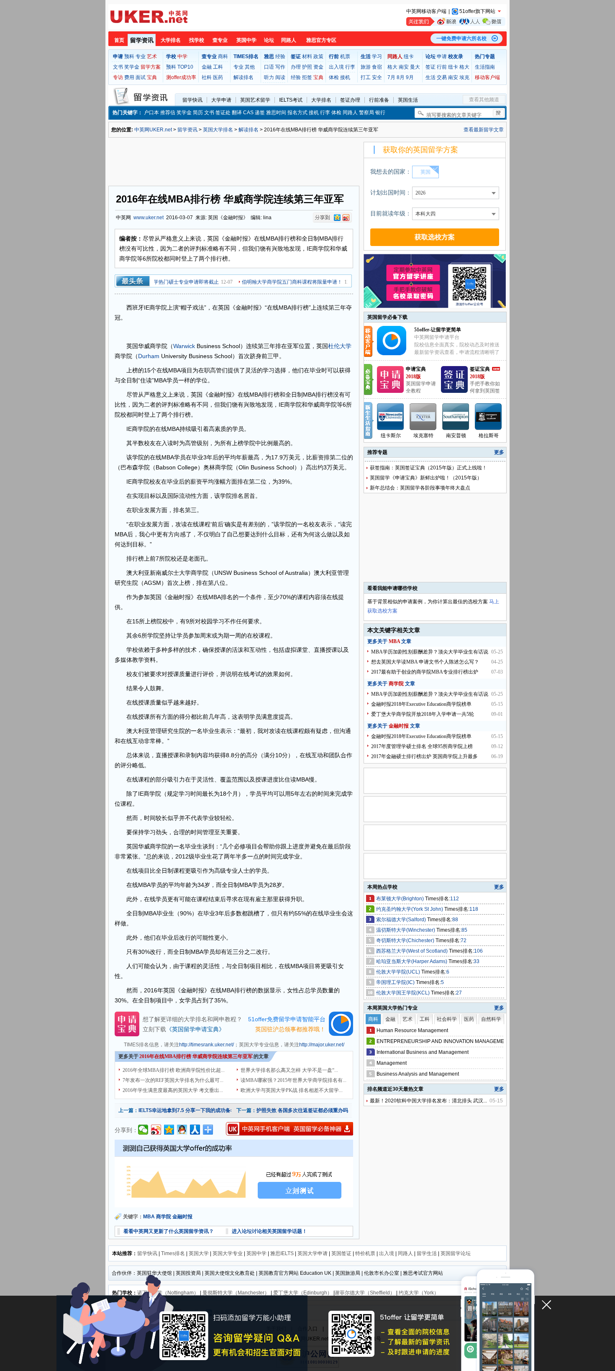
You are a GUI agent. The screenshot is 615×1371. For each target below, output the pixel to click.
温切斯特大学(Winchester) (406, 930)
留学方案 (151, 67)
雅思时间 (276, 112)
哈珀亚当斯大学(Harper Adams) (412, 961)
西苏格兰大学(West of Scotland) (412, 951)
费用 (129, 77)
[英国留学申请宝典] (390, 391)
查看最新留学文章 (484, 130)
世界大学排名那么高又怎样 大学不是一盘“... (289, 1070)
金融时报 (182, 1217)
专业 (141, 56)
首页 (119, 40)
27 (459, 993)
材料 (307, 56)
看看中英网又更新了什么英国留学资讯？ (168, 1231)
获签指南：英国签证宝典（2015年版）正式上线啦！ (428, 468)
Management (392, 1063)
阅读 (280, 77)
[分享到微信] (143, 1130)
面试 (141, 77)
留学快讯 (192, 100)
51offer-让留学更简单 (437, 330)
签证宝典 (480, 369)
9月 (410, 77)
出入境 (336, 67)
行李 (350, 67)
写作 (280, 67)
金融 (207, 67)
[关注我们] (455, 21)
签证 (430, 67)
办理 (296, 67)
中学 (182, 56)
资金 (318, 67)
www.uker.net (148, 217)
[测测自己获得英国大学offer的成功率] (234, 1173)
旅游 (366, 67)
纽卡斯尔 (391, 435)
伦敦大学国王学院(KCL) (403, 993)
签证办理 (350, 100)
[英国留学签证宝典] (454, 391)
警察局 (366, 112)
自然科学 (491, 1019)
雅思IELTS (282, 1253)
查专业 (220, 40)
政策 (318, 56)
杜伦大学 (339, 346)
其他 (250, 67)
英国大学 (199, 1253)
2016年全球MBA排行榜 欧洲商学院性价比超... (174, 1070)
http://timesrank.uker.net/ (206, 1045)
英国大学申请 (312, 1253)
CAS (248, 112)
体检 (334, 77)
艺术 (152, 56)
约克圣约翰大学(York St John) (410, 909)
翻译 (237, 112)
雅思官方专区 (321, 40)
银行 (380, 112)
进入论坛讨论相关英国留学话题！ (269, 1231)
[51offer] (395, 353)
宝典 (152, 77)
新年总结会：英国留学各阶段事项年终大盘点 (420, 488)
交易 (442, 77)
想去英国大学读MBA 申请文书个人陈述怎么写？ (425, 662)
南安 (404, 67)
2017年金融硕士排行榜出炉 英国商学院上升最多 (424, 756)
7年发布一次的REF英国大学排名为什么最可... (173, 1080)
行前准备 (379, 100)
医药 (218, 77)
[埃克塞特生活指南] (423, 416)
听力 (269, 77)
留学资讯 (142, 40)
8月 (401, 77)
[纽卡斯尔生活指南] (391, 416)
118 (473, 909)
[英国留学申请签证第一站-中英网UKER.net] (148, 16)
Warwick (184, 346)
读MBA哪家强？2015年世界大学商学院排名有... (293, 1080)
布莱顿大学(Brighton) (400, 899)
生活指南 (485, 67)
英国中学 (246, 40)
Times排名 (173, 1253)
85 (464, 930)
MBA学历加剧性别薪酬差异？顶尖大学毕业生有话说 (429, 652)
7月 (391, 77)
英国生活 (408, 100)
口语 (269, 67)
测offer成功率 (181, 77)
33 (476, 961)
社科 (207, 77)
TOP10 (185, 67)
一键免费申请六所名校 (461, 38)
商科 (223, 56)
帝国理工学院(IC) (396, 982)
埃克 (464, 77)
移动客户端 (487, 77)
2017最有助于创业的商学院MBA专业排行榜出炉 (424, 672)
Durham (148, 356)
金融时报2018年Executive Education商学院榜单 (421, 704)
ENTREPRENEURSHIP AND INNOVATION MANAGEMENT (444, 1041)
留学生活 (427, 1253)
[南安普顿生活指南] (456, 416)
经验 (280, 56)
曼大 (415, 67)
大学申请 (221, 100)
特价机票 (365, 1253)
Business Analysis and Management (418, 1074)
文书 (118, 67)
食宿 (377, 67)
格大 (392, 67)
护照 (307, 67)
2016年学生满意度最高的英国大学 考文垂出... (173, 1090)
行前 (442, 67)
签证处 (223, 112)
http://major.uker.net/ (321, 1045)
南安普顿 (456, 435)
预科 (129, 56)
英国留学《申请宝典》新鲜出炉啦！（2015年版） (426, 478)
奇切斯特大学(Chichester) (406, 940)
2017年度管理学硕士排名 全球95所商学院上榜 (422, 746)
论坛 (269, 40)
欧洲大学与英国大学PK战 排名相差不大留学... (292, 1090)
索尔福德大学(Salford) (401, 920)
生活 (430, 77)
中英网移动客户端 (426, 11)
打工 (366, 77)
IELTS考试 (290, 100)
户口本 (151, 112)
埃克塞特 (423, 435)
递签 (260, 112)
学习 (377, 56)
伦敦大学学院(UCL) (398, 972)
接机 (345, 77)
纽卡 (409, 56)
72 (463, 940)
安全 (377, 77)
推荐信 (167, 112)
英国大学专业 (228, 1253)
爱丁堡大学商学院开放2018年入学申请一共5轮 (422, 714)
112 (454, 899)
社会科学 (447, 1019)
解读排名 (243, 77)
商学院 (163, 1217)
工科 (218, 67)
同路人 (288, 40)
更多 (499, 452)
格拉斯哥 (489, 435)
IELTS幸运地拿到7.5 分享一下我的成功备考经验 (192, 1110)
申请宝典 (416, 369)
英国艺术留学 (255, 100)
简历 (198, 112)
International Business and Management (423, 1052)
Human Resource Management (412, 1030)
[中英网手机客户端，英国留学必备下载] (289, 1128)
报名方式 (297, 112)
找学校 (196, 40)
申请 (442, 56)
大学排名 (171, 40)
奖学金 (131, 67)
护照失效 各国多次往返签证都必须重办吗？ (304, 1110)
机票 (345, 56)
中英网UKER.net (153, 130)
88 (455, 920)
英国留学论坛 (456, 1253)
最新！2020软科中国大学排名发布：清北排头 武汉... (428, 1101)
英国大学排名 (218, 130)
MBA (149, 1217)
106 (478, 951)
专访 (118, 77)
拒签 (307, 77)
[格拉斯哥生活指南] (489, 416)
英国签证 (341, 1253)
